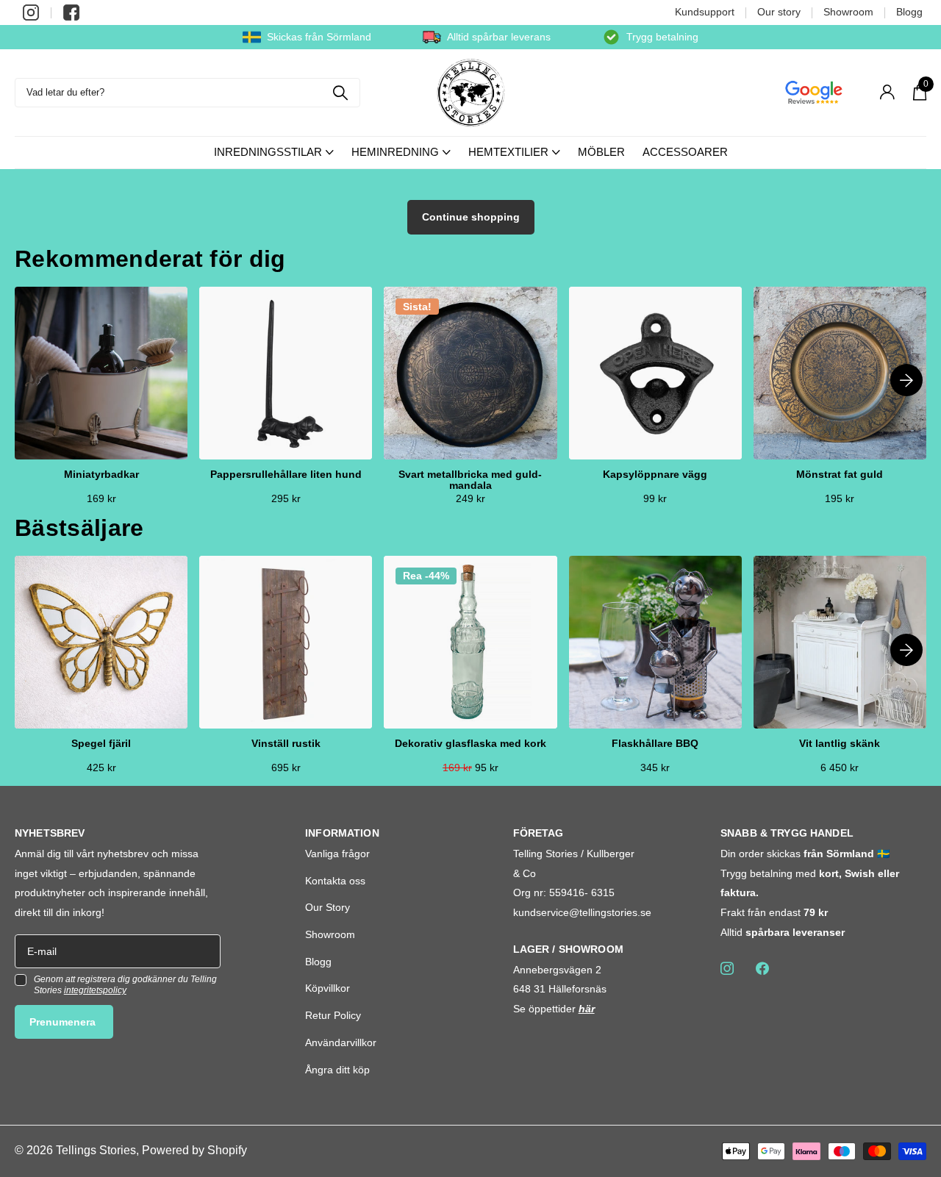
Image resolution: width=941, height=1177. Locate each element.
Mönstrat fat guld (839, 474)
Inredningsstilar (268, 152)
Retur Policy (333, 1015)
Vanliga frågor (337, 853)
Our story (779, 12)
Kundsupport (704, 12)
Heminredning (395, 152)
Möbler (601, 152)
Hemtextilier (508, 152)
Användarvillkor (340, 1042)
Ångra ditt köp (337, 1070)
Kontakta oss (335, 881)
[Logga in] (887, 92)
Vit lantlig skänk (839, 743)
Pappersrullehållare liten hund (286, 474)
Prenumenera (64, 1022)
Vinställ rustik (286, 743)
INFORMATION (342, 833)
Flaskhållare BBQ (655, 743)
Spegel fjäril (101, 743)
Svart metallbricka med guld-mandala (470, 480)
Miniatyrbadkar (101, 474)
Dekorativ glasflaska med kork (470, 743)
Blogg (909, 12)
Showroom (848, 12)
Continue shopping (471, 217)
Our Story (327, 907)
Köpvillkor (327, 988)
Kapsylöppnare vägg (655, 474)
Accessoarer (685, 152)
